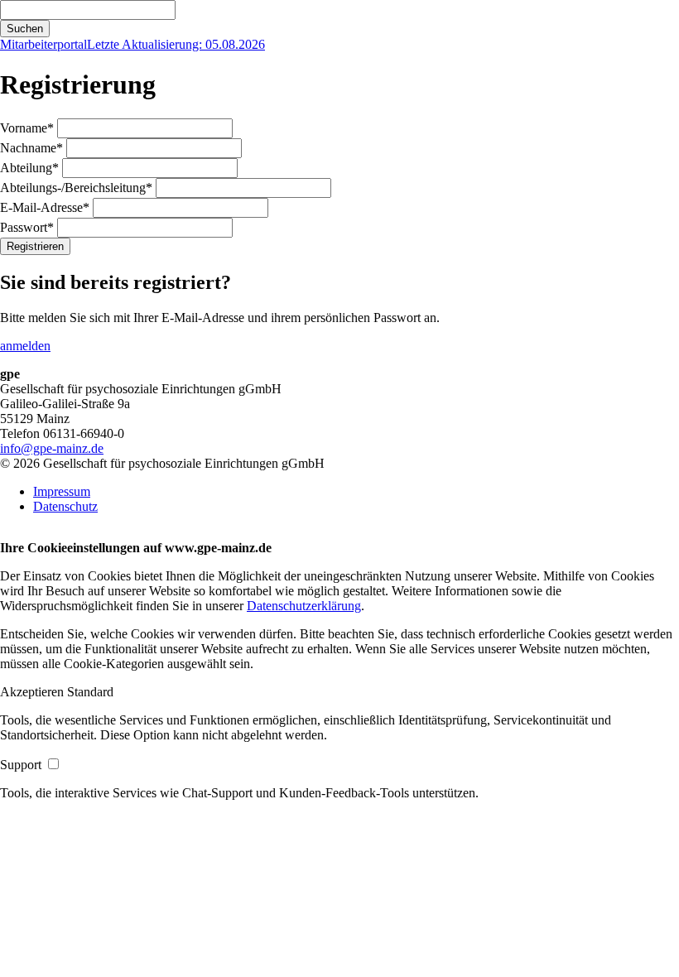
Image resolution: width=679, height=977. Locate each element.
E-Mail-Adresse (44, 207)
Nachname (31, 148)
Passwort (27, 227)
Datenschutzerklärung (304, 606)
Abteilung (29, 168)
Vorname (27, 128)
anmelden (25, 346)
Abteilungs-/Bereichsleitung (76, 187)
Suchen (25, 28)
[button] (33, 692)
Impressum (61, 491)
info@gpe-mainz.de (52, 448)
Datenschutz (65, 506)
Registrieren (35, 246)
